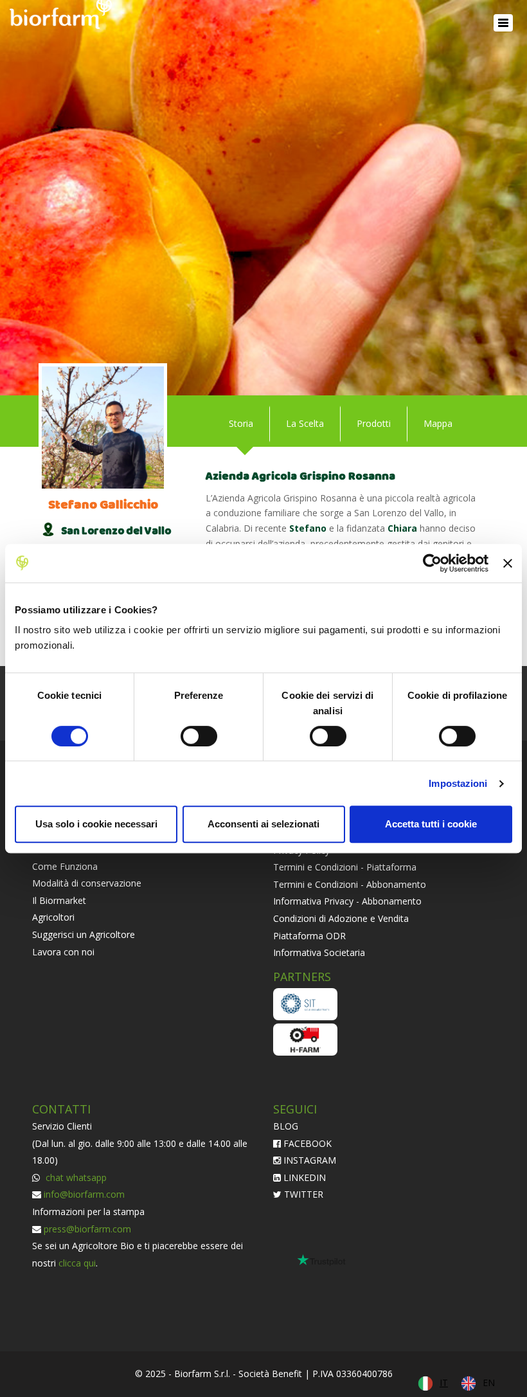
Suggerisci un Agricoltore (83, 934)
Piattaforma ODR (309, 936)
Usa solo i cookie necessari (96, 823)
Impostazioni (458, 783)
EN (489, 1382)
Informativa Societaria (319, 952)
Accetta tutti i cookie (431, 823)
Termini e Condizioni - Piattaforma (344, 867)
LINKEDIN (303, 1177)
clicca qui (77, 1263)
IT (444, 1382)
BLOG (285, 1126)
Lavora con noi (63, 952)
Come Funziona (65, 866)
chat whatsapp (75, 1177)
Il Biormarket (59, 900)
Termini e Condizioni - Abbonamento (349, 884)
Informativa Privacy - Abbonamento (347, 901)
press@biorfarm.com (87, 1229)
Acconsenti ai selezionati (263, 823)
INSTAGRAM (308, 1160)
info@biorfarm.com (84, 1194)
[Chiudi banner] (507, 563)
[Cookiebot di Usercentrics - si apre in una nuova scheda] (432, 563)
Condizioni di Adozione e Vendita (341, 918)
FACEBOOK (306, 1143)
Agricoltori (53, 917)
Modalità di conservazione (86, 883)
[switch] (199, 736)
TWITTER (302, 1194)
